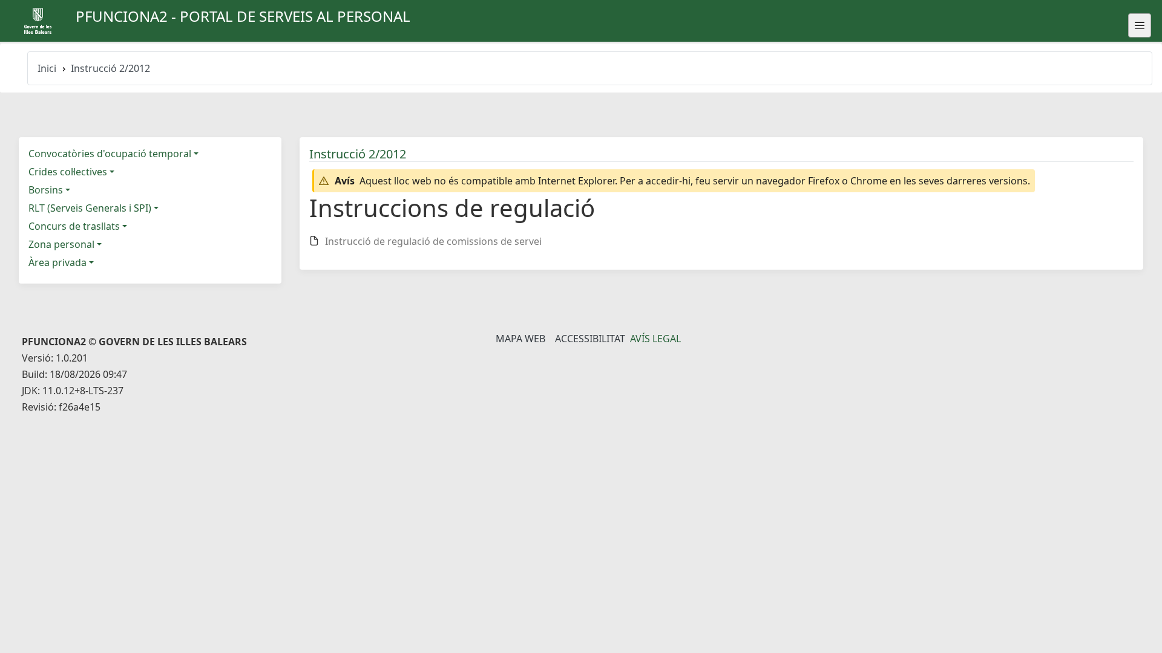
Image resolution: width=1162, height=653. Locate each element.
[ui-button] (1139, 25)
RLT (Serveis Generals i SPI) (89, 208)
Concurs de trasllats (74, 226)
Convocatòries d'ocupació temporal (109, 153)
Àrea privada (57, 262)
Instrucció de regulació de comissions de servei (433, 241)
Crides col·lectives (67, 171)
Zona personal (61, 244)
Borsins (45, 190)
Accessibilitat (590, 338)
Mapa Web (520, 338)
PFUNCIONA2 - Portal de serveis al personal (243, 16)
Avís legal (655, 338)
